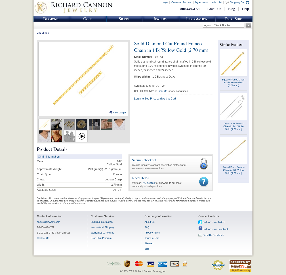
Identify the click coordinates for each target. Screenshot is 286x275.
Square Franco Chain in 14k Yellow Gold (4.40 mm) (233, 82)
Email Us (214, 9)
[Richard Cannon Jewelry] (73, 13)
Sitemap (149, 243)
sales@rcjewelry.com (48, 222)
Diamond (52, 19)
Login (165, 2)
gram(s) (104, 169)
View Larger (119, 112)
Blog (231, 9)
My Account (201, 2)
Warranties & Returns (102, 232)
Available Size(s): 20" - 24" (150, 85)
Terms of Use (152, 238)
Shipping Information (102, 222)
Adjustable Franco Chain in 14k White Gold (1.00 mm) (233, 126)
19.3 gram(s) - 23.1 (99, 169)
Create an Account (181, 2)
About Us (150, 222)
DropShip (234, 19)
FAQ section (148, 183)
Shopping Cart (239, 2)
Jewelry (161, 19)
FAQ (147, 227)
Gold (88, 19)
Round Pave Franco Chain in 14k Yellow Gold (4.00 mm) (233, 170)
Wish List (217, 2)
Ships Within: (142, 76)
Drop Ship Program (101, 238)
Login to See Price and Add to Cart (155, 98)
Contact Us (43, 238)
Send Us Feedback (213, 235)
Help (245, 9)
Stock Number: (144, 56)
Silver (125, 19)
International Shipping (102, 227)
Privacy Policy (152, 232)
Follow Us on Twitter (214, 222)
